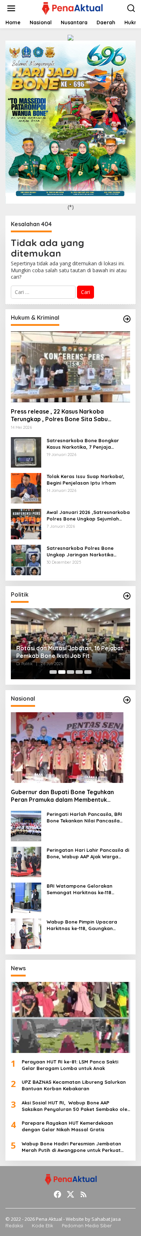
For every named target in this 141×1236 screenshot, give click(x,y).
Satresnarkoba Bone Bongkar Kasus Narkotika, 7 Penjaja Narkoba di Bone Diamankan (83, 443)
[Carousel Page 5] (87, 672)
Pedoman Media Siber (87, 1225)
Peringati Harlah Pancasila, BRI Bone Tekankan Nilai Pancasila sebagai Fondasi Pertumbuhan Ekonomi (84, 817)
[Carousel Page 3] (70, 672)
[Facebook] (57, 1194)
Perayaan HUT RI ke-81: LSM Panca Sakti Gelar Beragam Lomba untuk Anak (70, 1065)
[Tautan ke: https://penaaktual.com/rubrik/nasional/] (127, 700)
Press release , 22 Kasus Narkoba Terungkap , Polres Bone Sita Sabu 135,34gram (59, 415)
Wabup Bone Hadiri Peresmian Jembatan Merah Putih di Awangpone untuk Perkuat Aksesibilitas (71, 1147)
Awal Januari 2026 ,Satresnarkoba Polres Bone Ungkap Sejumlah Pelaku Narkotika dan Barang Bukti (88, 515)
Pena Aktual (49, 1219)
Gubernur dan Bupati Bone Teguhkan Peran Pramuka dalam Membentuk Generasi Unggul (62, 796)
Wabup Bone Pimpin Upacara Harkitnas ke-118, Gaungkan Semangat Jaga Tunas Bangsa (84, 925)
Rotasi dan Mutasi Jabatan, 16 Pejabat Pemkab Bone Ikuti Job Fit (69, 651)
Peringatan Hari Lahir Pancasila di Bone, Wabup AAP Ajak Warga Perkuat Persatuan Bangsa (88, 853)
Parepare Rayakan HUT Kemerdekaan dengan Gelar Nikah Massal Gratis (67, 1126)
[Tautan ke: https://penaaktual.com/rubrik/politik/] (127, 596)
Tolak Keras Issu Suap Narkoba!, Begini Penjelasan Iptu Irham (85, 479)
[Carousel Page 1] (53, 672)
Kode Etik (42, 1225)
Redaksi (14, 1225)
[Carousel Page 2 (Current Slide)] (61, 672)
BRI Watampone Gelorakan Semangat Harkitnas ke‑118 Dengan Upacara (79, 889)
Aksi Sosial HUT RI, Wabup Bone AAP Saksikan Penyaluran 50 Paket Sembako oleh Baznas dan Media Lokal (76, 1106)
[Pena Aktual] (71, 7)
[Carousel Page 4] (79, 672)
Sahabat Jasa (106, 1219)
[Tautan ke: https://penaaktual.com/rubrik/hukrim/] (127, 319)
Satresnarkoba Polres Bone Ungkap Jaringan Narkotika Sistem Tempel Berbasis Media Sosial (83, 551)
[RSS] (83, 1194)
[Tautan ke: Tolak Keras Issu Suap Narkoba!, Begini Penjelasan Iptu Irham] (26, 487)
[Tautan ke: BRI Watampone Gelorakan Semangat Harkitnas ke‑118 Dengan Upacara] (26, 897)
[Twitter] (70, 1194)
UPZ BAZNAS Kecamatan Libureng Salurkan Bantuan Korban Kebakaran (74, 1085)
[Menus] (11, 8)
